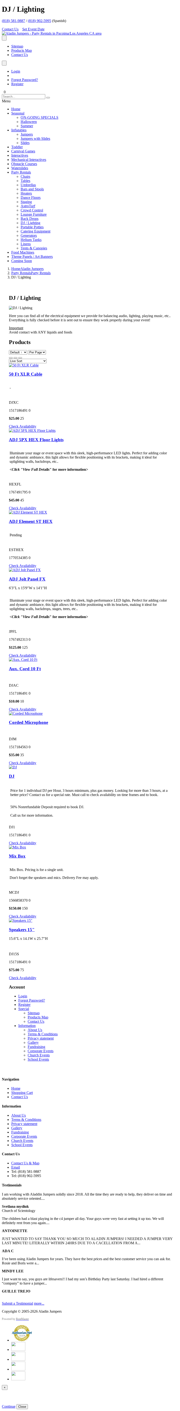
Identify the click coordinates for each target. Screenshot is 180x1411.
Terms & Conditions (43, 1034)
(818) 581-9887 (13, 21)
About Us (35, 1030)
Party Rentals (21, 172)
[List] (20, 358)
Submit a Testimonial (17, 1303)
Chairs (25, 176)
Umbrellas (28, 185)
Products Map (21, 50)
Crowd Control (32, 210)
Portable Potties (32, 227)
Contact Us (10, 29)
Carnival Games (23, 151)
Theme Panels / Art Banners (32, 257)
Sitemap (17, 46)
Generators (29, 235)
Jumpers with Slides (35, 139)
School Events (38, 1059)
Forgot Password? (24, 80)
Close (22, 1406)
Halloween (29, 122)
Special (23, 1009)
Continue (8, 1406)
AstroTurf (28, 206)
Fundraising (36, 1047)
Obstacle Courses (24, 164)
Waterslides (19, 168)
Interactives (19, 155)
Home (15, 109)
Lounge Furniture (34, 214)
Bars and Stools (32, 189)
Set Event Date (33, 29)
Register (17, 84)
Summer (27, 126)
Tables (25, 181)
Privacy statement (41, 1038)
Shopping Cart (22, 1093)
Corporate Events (40, 1051)
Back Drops (29, 219)
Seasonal (17, 113)
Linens (26, 244)
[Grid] (11, 358)
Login (15, 71)
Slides (25, 143)
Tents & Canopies (34, 248)
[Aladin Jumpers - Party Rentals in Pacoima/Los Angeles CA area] (51, 33)
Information (27, 1026)
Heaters (26, 193)
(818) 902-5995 (39, 21)
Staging (26, 202)
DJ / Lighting (30, 223)
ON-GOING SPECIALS (39, 117)
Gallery (33, 1042)
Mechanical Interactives (28, 160)
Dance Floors (31, 198)
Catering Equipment (35, 231)
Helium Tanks (31, 240)
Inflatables (18, 130)
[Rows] (15, 358)
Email (15, 1167)
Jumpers (27, 134)
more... (39, 1303)
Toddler (17, 147)
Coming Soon (21, 261)
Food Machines (22, 252)
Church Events (39, 1055)
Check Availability (22, 426)
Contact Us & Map (25, 1163)
